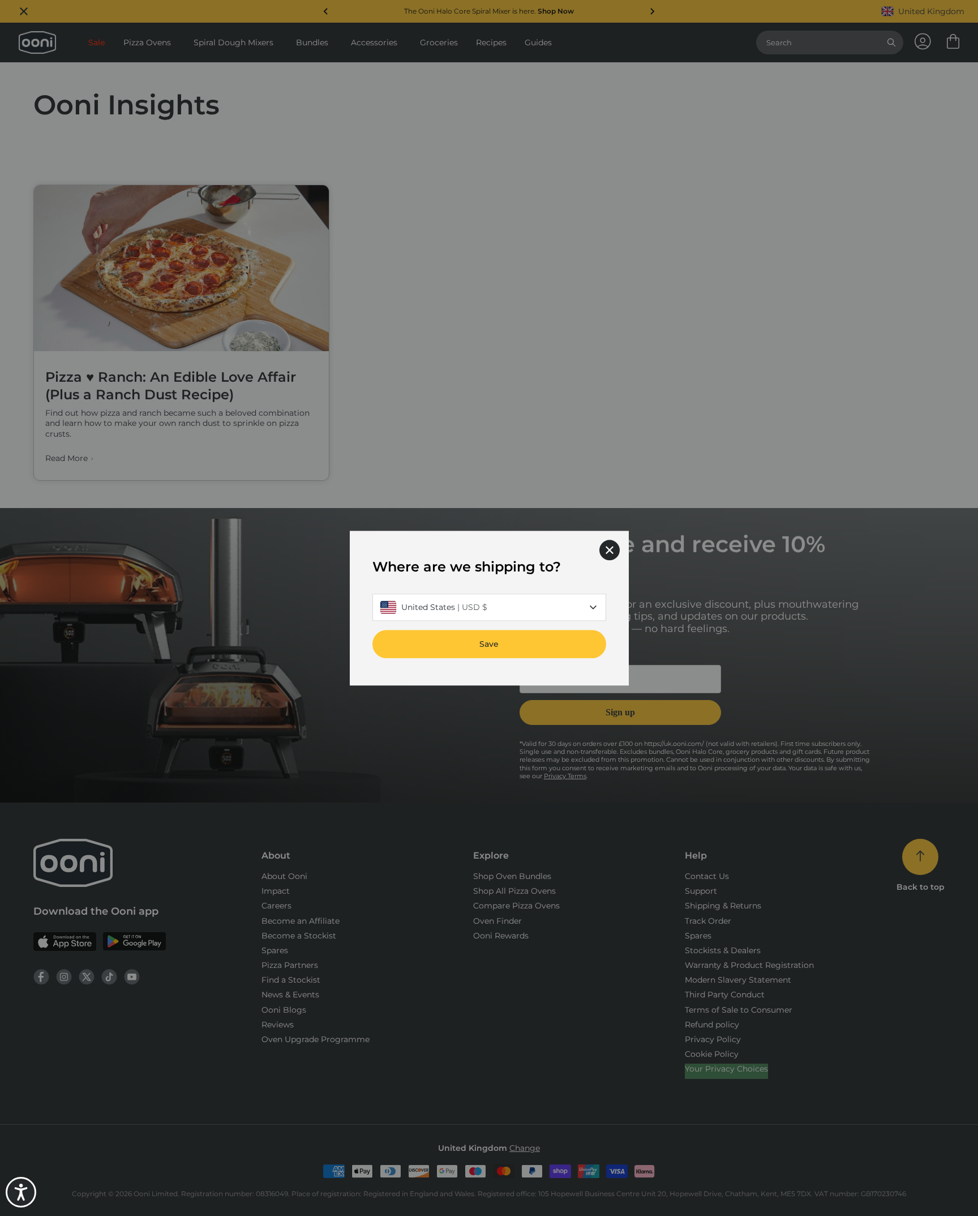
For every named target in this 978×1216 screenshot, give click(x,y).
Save (489, 644)
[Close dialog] (609, 550)
